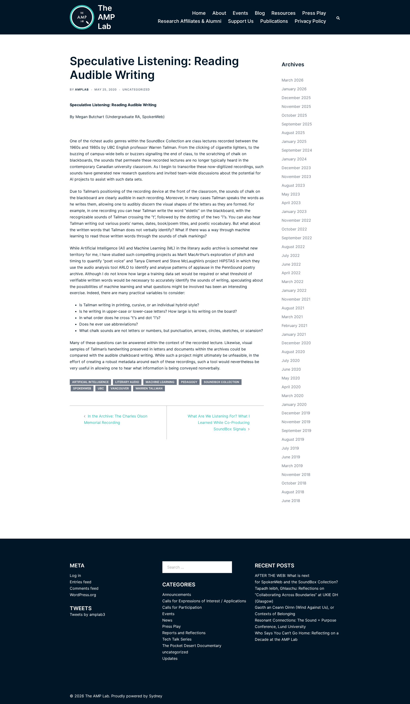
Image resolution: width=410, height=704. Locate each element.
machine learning (160, 382)
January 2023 (294, 211)
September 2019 (296, 430)
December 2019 (296, 413)
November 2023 (296, 176)
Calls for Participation (182, 607)
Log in (75, 575)
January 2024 (294, 159)
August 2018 (293, 491)
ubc (101, 388)
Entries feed (80, 581)
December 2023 (296, 167)
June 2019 (291, 457)
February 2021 (294, 325)
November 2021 (296, 299)
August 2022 (293, 246)
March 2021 (292, 316)
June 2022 (291, 264)
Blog (260, 13)
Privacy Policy (310, 21)
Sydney (155, 696)
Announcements (176, 594)
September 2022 (297, 237)
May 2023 (291, 194)
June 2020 (291, 369)
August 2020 (293, 351)
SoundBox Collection (165, 141)
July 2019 (290, 448)
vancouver (120, 388)
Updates (169, 658)
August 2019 (293, 439)
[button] (338, 17)
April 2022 (291, 272)
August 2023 (293, 185)
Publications (274, 21)
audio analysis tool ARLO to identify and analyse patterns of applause (147, 267)
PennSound (232, 267)
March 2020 (292, 395)
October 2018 (294, 483)
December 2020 (296, 342)
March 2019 (292, 465)
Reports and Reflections (183, 632)
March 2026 (292, 80)
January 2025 (294, 141)
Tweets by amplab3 (87, 614)
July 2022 (291, 255)
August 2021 (293, 308)
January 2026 (294, 88)
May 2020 (291, 378)
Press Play (314, 13)
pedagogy (189, 382)
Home (199, 13)
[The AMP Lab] (82, 17)
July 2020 (291, 360)
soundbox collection (221, 382)
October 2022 (294, 229)
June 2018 (291, 500)
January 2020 (294, 404)
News (167, 620)
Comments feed (84, 588)
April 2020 (291, 386)
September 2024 (297, 150)
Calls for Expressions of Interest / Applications (204, 601)
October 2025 (294, 115)
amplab (82, 89)
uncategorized (136, 89)
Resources (283, 13)
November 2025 (296, 106)
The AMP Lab (106, 17)
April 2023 (291, 202)
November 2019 (296, 421)
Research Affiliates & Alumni (189, 21)
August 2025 (293, 132)
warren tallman (149, 388)
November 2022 (296, 220)
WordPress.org (83, 594)
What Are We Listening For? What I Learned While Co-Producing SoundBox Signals (219, 422)
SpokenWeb (152, 116)
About (219, 13)
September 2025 (297, 124)
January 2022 (294, 290)
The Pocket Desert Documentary (191, 645)
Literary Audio (127, 382)
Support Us (241, 21)
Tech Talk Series (176, 639)
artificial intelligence (90, 382)
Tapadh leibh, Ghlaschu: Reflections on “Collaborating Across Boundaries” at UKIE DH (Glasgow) (296, 594)
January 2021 (294, 334)
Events (240, 13)
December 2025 (296, 97)
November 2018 (296, 474)
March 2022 (292, 281)
